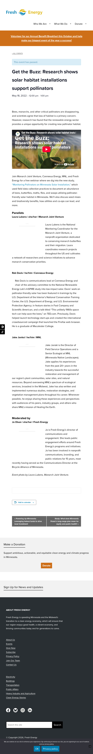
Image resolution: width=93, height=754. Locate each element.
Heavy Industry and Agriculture (20, 693)
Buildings (10, 680)
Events (9, 643)
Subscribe (11, 652)
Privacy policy (50, 748)
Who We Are (40, 24)
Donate (79, 24)
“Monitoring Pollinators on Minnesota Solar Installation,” (41, 184)
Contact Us (11, 664)
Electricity (10, 676)
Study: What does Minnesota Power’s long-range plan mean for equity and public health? (64, 521)
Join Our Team (13, 660)
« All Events (17, 53)
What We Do (60, 24)
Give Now (10, 647)
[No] (90, 746)
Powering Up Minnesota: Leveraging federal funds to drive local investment (28, 521)
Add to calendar (24, 502)
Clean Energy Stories (16, 697)
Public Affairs (12, 689)
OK (37, 748)
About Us (10, 639)
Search (57, 725)
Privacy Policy (12, 656)
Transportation (12, 685)
